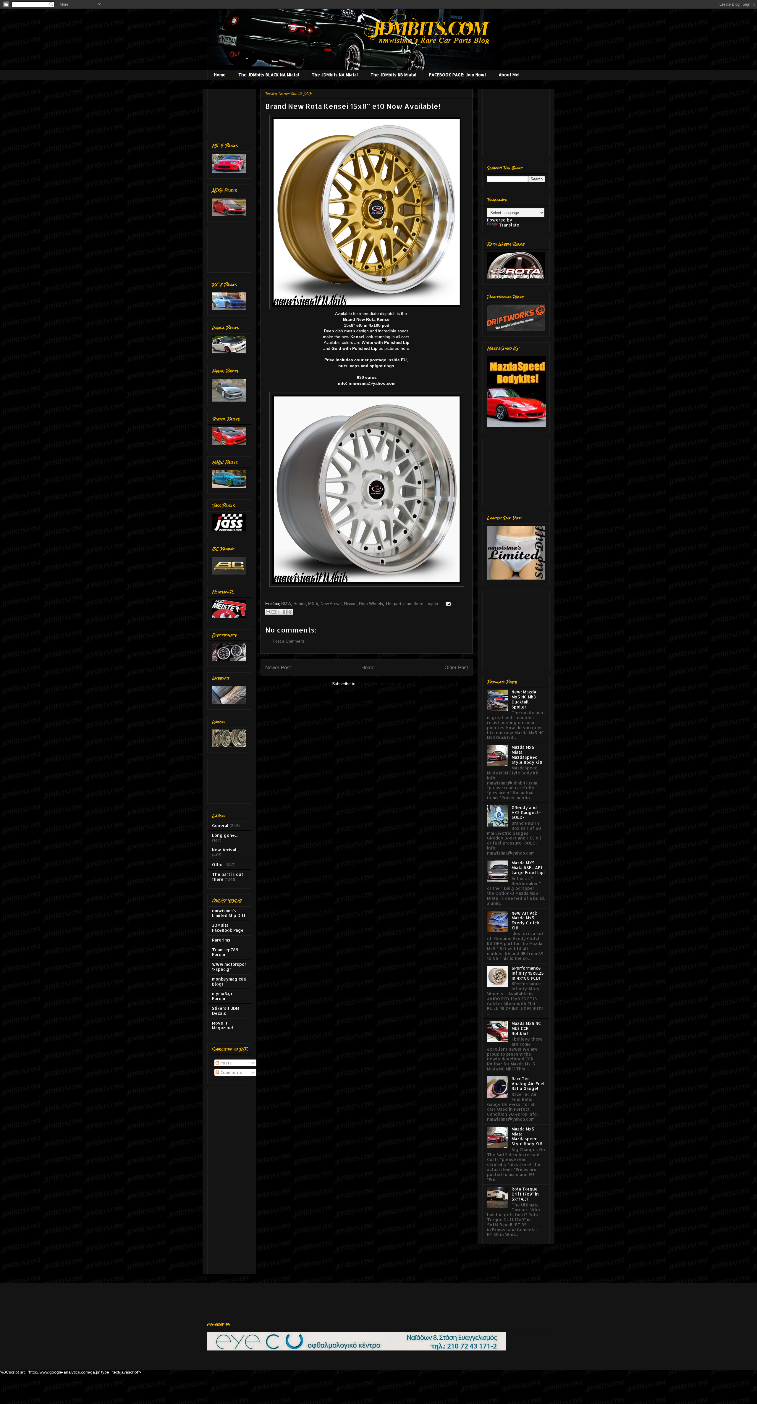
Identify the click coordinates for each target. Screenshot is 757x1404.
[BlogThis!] (273, 612)
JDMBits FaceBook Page (228, 928)
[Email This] (268, 612)
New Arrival (331, 603)
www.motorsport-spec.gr (229, 967)
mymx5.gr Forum (222, 996)
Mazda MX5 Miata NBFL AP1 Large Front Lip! (528, 867)
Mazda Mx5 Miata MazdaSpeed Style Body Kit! (527, 754)
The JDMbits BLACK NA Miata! (268, 74)
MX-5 (313, 603)
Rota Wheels (371, 603)
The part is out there (404, 603)
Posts (225, 1062)
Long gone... (224, 835)
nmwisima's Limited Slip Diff (229, 913)
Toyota (432, 603)
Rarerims (221, 939)
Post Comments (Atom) (380, 683)
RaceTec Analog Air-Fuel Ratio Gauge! (528, 1083)
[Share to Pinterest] (290, 612)
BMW (286, 603)
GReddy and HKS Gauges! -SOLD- (526, 812)
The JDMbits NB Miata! (393, 74)
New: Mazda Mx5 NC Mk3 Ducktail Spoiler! (524, 699)
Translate (509, 224)
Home (220, 74)
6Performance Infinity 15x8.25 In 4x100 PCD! (528, 973)
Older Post (456, 667)
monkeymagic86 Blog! (229, 981)
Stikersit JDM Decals (225, 1011)
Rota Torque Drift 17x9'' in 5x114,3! (525, 1193)
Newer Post (278, 667)
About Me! (509, 74)
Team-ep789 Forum (225, 952)
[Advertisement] (230, 109)
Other (218, 864)
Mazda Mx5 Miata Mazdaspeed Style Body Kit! (527, 1136)
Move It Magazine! (222, 1025)
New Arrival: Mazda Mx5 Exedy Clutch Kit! (525, 920)
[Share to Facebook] (285, 612)
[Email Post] (447, 603)
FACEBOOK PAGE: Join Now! (457, 74)
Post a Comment (288, 641)
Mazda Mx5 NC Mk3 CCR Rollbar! (526, 1028)
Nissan (350, 603)
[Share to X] (279, 612)
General (220, 825)
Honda (299, 603)
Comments (230, 1072)
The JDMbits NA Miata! (335, 74)
